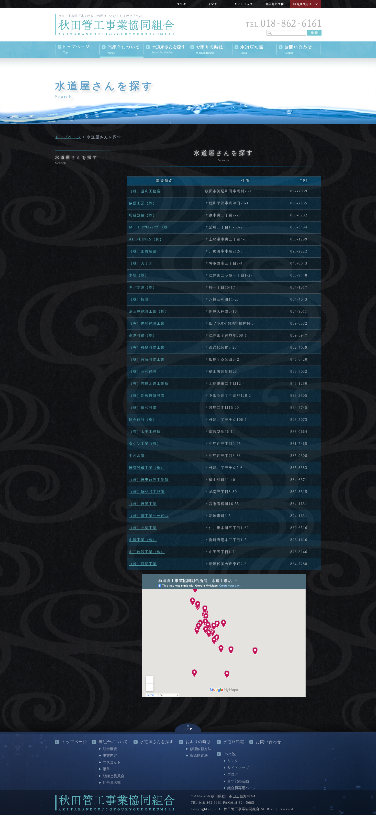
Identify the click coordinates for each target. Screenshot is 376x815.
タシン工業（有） (145, 444)
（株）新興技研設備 (147, 396)
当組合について (113, 742)
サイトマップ (238, 768)
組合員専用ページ (241, 788)
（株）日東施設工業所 (149, 480)
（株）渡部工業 (143, 564)
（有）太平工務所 (145, 432)
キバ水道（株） (143, 287)
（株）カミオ (141, 263)
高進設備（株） (143, 335)
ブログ (232, 774)
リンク (232, 761)
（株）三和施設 (143, 371)
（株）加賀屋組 (143, 251)
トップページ (68, 137)
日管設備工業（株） (147, 468)
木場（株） (139, 275)
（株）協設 (139, 299)
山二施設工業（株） (147, 552)
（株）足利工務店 (145, 191)
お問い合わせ (268, 742)
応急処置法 (199, 755)
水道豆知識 (233, 742)
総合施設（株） (143, 420)
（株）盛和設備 (143, 408)
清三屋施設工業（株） (149, 311)
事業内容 (110, 755)
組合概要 (110, 749)
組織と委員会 (113, 776)
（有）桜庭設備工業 (147, 347)
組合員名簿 (112, 783)
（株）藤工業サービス (149, 516)
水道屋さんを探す (157, 742)
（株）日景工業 (143, 504)
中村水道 (137, 456)
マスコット (112, 762)
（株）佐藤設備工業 (147, 359)
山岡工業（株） (143, 540)
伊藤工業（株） (143, 203)
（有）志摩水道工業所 (149, 384)
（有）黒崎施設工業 (147, 323)
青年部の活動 (238, 781)
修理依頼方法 (200, 749)
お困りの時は (198, 742)
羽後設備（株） (143, 215)
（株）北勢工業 (143, 528)
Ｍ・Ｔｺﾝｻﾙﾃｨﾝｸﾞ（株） (150, 227)
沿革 (106, 769)
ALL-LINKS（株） (146, 239)
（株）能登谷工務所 (147, 492)
